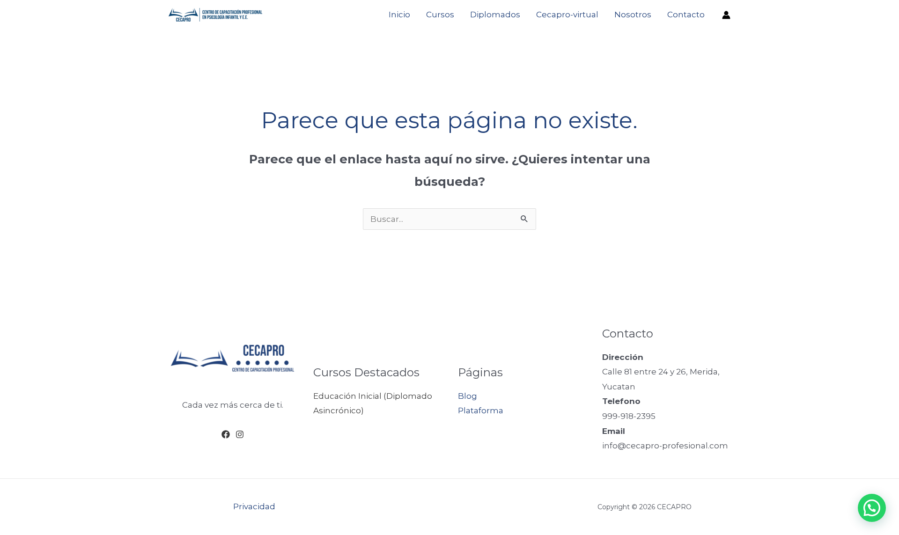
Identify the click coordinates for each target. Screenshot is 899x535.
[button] (872, 508)
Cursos (440, 14)
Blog (467, 396)
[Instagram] (240, 434)
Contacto (686, 14)
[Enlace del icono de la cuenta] (726, 15)
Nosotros (632, 14)
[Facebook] (225, 434)
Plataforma (480, 410)
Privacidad (254, 506)
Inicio (399, 14)
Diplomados (495, 14)
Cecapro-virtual (567, 14)
